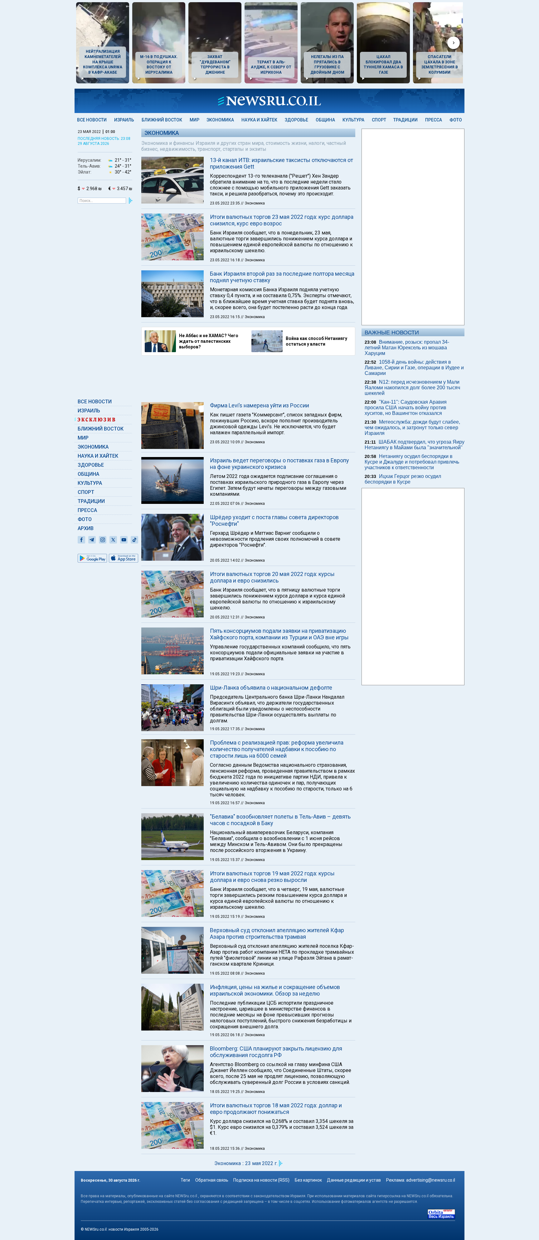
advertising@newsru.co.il (430, 1180)
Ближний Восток (162, 119)
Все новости (92, 119)
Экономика (220, 119)
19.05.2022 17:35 (225, 729)
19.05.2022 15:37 (225, 860)
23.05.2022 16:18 (225, 260)
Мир (194, 119)
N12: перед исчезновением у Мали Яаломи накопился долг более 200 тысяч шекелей (412, 387)
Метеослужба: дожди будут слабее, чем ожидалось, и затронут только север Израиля (412, 427)
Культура (353, 119)
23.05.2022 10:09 (225, 442)
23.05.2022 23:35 (225, 203)
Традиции (405, 119)
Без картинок (308, 1180)
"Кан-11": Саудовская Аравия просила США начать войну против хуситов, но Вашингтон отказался (406, 407)
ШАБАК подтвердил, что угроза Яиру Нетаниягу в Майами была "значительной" (414, 444)
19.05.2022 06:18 (225, 1035)
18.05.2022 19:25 (225, 1092)
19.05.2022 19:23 (225, 674)
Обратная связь (211, 1180)
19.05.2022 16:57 (225, 803)
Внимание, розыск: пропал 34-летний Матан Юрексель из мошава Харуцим (407, 347)
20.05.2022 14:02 (225, 560)
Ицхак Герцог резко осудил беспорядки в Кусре (403, 479)
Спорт (379, 119)
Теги (185, 1180)
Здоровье (296, 119)
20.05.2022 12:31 (225, 617)
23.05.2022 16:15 (225, 317)
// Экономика (253, 203)
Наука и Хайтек (259, 119)
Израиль (124, 119)
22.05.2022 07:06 (225, 503)
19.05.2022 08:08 (225, 973)
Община (325, 119)
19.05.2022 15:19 (225, 916)
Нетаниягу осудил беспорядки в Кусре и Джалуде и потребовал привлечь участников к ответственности (412, 462)
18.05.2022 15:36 (225, 1148)
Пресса (433, 119)
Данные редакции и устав (354, 1180)
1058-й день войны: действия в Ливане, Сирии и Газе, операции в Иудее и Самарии (414, 367)
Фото (455, 119)
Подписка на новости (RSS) (261, 1180)
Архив (86, 528)
